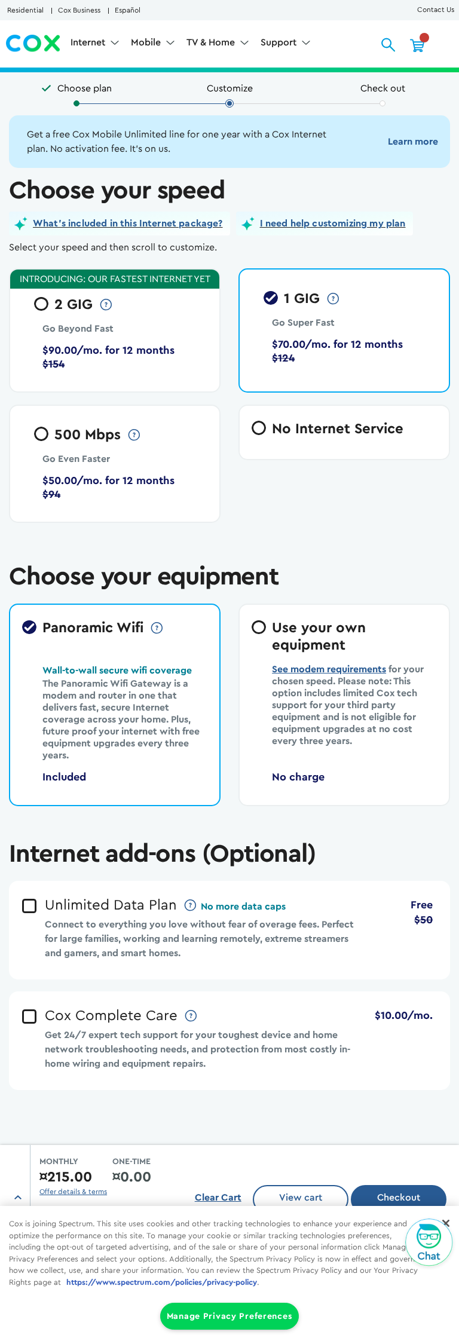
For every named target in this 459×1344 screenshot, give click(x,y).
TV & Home (211, 42)
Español (127, 10)
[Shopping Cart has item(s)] (417, 45)
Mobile (147, 42)
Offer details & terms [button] (73, 1191)
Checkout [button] (398, 1197)
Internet (89, 42)
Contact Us (435, 9)
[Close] (446, 1223)
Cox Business (79, 10)
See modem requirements (329, 669)
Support (280, 42)
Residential (25, 10)
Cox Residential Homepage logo (33, 44)
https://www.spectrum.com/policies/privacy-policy (161, 1282)
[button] (119, 223)
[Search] (388, 45)
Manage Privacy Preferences (230, 1316)
